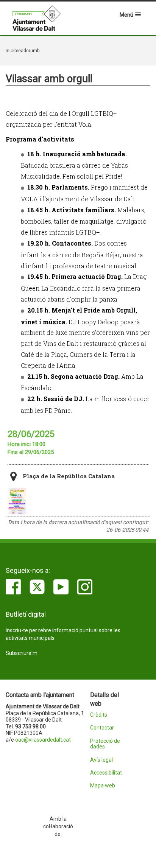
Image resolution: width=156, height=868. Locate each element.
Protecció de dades (105, 744)
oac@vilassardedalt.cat (43, 740)
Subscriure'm (21, 653)
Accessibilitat (106, 773)
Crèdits (98, 715)
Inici (10, 50)
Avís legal (101, 760)
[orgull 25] (17, 501)
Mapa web (102, 786)
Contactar (102, 728)
